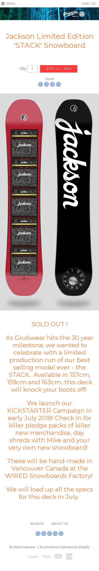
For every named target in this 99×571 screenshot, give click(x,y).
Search (37, 523)
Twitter (38, 533)
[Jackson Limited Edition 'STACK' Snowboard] (49, 202)
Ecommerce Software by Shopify (65, 547)
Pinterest (55, 533)
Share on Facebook (40, 84)
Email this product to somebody (58, 84)
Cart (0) (89, 3)
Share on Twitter (46, 84)
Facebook (43, 533)
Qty (23, 68)
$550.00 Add (59, 68)
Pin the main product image (52, 84)
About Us (60, 523)
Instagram (49, 533)
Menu (11, 3)
